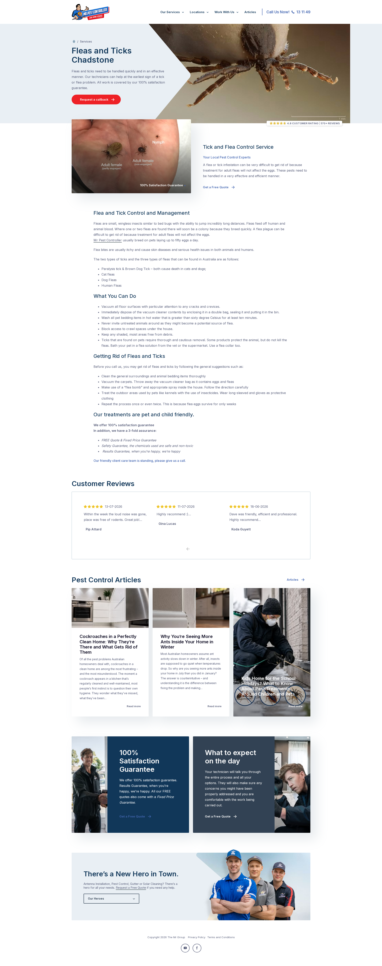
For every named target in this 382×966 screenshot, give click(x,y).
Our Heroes (96, 898)
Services (86, 41)
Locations (197, 12)
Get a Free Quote (216, 187)
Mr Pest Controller (108, 240)
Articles (250, 12)
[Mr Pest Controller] (90, 19)
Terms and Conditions (221, 937)
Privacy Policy (196, 937)
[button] (194, 549)
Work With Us (224, 12)
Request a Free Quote (131, 887)
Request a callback (94, 99)
